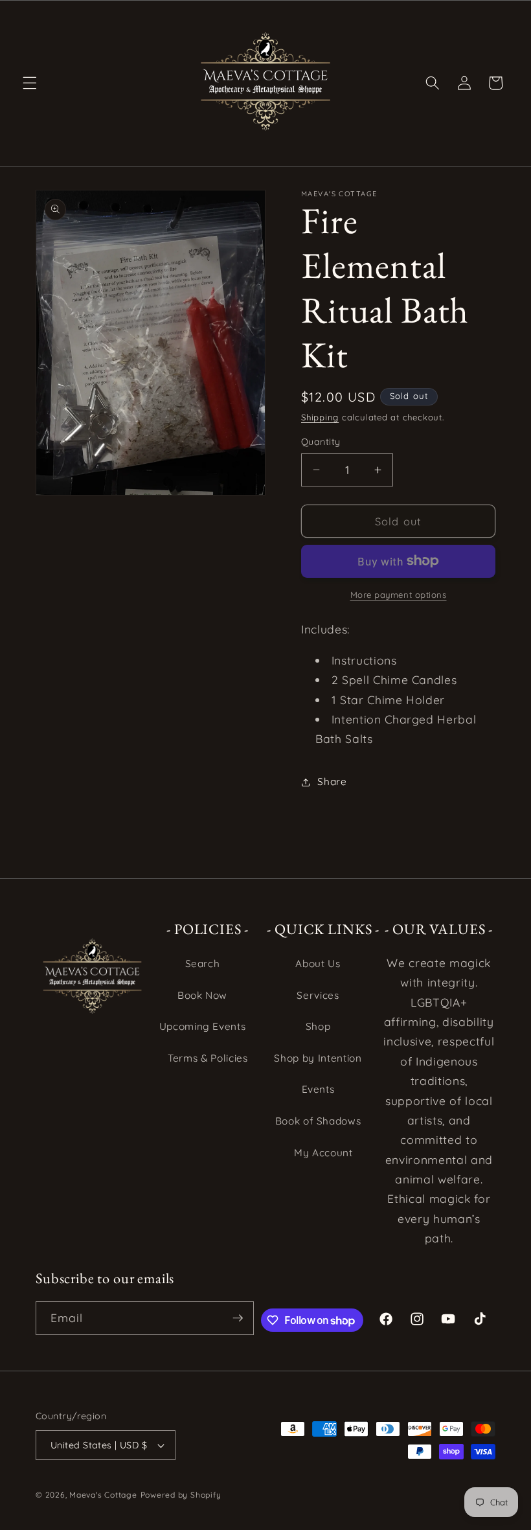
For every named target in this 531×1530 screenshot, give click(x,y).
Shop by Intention (317, 1058)
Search (202, 963)
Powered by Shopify (181, 1495)
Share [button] (331, 781)
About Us (317, 963)
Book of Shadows (318, 1121)
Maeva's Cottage (103, 1495)
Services (318, 995)
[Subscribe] (237, 1318)
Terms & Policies (208, 1058)
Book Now (202, 995)
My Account (323, 1153)
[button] (29, 82)
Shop (318, 1026)
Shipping (320, 417)
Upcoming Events (202, 1026)
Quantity (321, 442)
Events (318, 1089)
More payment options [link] (398, 594)
